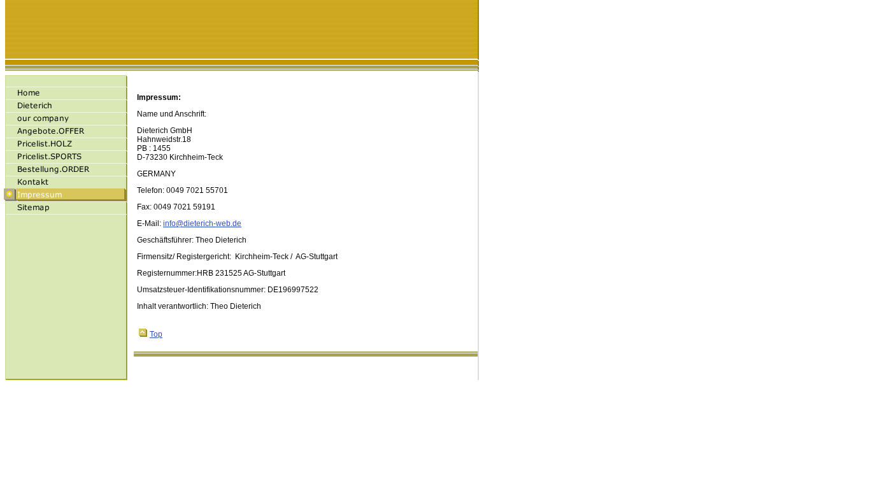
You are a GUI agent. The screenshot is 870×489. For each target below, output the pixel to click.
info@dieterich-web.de (202, 223)
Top (156, 334)
